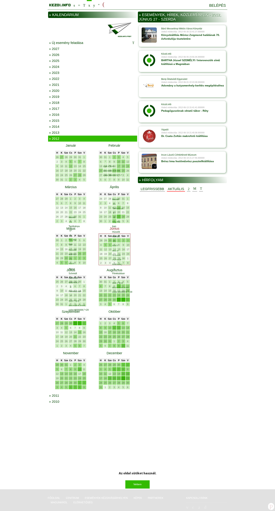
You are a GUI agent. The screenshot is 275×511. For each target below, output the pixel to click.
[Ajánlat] (188, 189)
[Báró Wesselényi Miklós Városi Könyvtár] (149, 35)
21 (79, 170)
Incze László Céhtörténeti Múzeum (178, 155)
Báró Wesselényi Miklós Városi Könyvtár (181, 28)
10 (61, 166)
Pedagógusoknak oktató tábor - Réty (184, 110)
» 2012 (54, 138)
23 (57, 175)
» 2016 (54, 115)
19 (70, 170)
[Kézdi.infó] (149, 60)
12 (70, 166)
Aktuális (176, 189)
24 (61, 175)
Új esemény (201, 189)
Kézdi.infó (166, 54)
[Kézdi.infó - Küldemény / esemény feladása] (92, 29)
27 (61, 157)
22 (84, 170)
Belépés (217, 5)
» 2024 (54, 67)
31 (79, 157)
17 (61, 170)
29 (70, 157)
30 (75, 157)
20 (75, 170)
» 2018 (54, 103)
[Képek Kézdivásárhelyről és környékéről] (94, 5)
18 (66, 170)
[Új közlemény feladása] (84, 5)
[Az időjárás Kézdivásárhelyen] (99, 5)
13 (75, 166)
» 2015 (54, 121)
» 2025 (54, 61)
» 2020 (54, 91)
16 (57, 170)
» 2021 (54, 85)
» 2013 (54, 132)
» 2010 (54, 401)
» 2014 (54, 126)
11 (66, 166)
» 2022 (54, 79)
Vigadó (165, 129)
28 (66, 157)
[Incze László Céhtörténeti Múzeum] (149, 161)
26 (57, 157)
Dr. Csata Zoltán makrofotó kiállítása (184, 135)
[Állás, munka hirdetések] (103, 4)
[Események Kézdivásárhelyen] (89, 5)
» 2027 (54, 49)
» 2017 (54, 109)
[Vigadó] (149, 136)
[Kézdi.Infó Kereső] (74, 5)
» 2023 (54, 73)
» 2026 (54, 55)
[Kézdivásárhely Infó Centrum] (60, 4)
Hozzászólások (194, 189)
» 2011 (54, 395)
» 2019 (54, 97)
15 (84, 166)
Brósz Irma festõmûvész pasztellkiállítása (187, 161)
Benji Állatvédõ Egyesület (174, 79)
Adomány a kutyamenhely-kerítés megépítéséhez (192, 85)
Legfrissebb (152, 189)
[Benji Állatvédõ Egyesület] (149, 85)
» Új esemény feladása (66, 43)
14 (79, 166)
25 (66, 175)
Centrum (79, 5)
